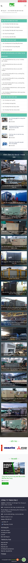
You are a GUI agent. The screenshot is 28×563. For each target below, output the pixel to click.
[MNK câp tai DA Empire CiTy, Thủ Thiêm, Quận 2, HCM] (14, 395)
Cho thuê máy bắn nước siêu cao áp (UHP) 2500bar (12, 69)
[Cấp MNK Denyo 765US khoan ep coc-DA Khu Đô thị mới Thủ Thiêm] (14, 364)
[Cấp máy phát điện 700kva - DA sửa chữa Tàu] (14, 197)
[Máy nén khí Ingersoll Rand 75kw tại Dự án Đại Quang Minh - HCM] (14, 243)
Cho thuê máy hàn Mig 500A (9, 103)
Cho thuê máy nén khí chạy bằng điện (11, 46)
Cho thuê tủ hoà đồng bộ (8, 33)
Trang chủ (4, 10)
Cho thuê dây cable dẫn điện (9, 36)
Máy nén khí (4, 544)
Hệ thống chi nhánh (5, 532)
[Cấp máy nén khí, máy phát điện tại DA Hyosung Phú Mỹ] (14, 380)
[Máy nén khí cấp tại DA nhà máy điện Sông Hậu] (14, 425)
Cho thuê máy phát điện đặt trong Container (13, 30)
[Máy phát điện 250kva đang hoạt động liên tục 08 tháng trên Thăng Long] (14, 288)
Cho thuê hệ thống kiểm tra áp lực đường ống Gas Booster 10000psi (13, 83)
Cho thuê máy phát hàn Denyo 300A (11, 106)
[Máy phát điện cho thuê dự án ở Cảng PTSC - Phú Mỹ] (14, 167)
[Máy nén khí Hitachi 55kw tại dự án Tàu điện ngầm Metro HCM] (14, 227)
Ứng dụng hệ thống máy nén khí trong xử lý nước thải (16, 127)
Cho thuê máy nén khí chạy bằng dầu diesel (13, 43)
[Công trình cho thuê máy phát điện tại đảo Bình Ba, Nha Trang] (14, 468)
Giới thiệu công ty (5, 530)
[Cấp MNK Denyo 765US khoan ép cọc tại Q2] (14, 349)
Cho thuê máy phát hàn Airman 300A (11, 109)
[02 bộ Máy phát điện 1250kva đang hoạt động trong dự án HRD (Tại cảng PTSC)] (14, 334)
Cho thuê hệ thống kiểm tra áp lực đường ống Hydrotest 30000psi (13, 79)
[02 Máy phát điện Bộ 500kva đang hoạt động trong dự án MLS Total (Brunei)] (14, 273)
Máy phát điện (4, 542)
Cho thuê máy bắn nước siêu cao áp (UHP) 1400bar (12, 65)
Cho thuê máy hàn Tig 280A (9, 100)
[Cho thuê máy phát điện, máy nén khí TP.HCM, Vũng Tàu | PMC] (14, 5)
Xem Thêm (5, 483)
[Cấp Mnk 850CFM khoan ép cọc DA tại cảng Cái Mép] (14, 410)
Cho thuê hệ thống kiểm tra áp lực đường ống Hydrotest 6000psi (13, 74)
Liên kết (3, 534)
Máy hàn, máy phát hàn (6, 551)
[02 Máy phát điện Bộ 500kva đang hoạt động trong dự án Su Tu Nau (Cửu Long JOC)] (14, 303)
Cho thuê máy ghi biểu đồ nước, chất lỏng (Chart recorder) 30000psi (13, 93)
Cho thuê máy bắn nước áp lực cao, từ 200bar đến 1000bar (13, 60)
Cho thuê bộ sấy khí (7, 49)
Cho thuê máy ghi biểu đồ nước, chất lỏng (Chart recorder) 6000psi (13, 88)
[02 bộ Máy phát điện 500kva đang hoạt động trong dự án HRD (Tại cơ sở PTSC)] (14, 319)
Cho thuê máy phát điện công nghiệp (11, 27)
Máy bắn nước (4, 546)
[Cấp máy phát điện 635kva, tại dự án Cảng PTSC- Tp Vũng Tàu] (14, 182)
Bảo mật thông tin (5, 536)
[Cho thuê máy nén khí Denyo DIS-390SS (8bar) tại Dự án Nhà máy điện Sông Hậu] (14, 212)
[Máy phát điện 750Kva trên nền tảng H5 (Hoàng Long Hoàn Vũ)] (14, 258)
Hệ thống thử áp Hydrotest (7, 549)
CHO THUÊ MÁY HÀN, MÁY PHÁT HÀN (15, 10)
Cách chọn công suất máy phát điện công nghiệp (16, 143)
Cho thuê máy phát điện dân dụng (10, 24)
